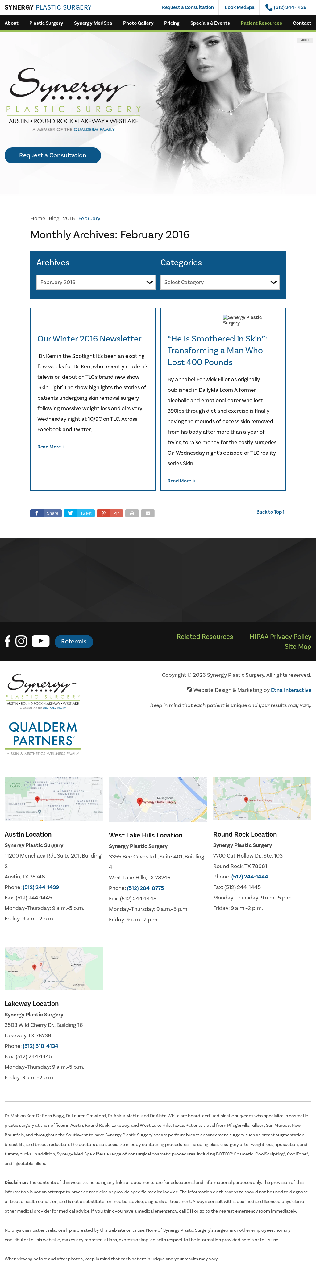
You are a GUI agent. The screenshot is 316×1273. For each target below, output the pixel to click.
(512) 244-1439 (41, 887)
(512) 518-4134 (40, 1046)
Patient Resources (261, 23)
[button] (110, 513)
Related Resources (205, 636)
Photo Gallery (138, 23)
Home (37, 218)
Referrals (74, 641)
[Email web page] (148, 513)
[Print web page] (132, 513)
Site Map (298, 646)
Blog (54, 218)
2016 (69, 218)
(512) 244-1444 (249, 876)
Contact (302, 23)
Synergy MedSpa (93, 23)
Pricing (172, 23)
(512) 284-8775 (145, 888)
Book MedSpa (240, 7)
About (12, 23)
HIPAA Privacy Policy (280, 636)
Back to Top (271, 512)
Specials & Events (210, 23)
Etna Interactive (291, 690)
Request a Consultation (188, 7)
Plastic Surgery (46, 23)
